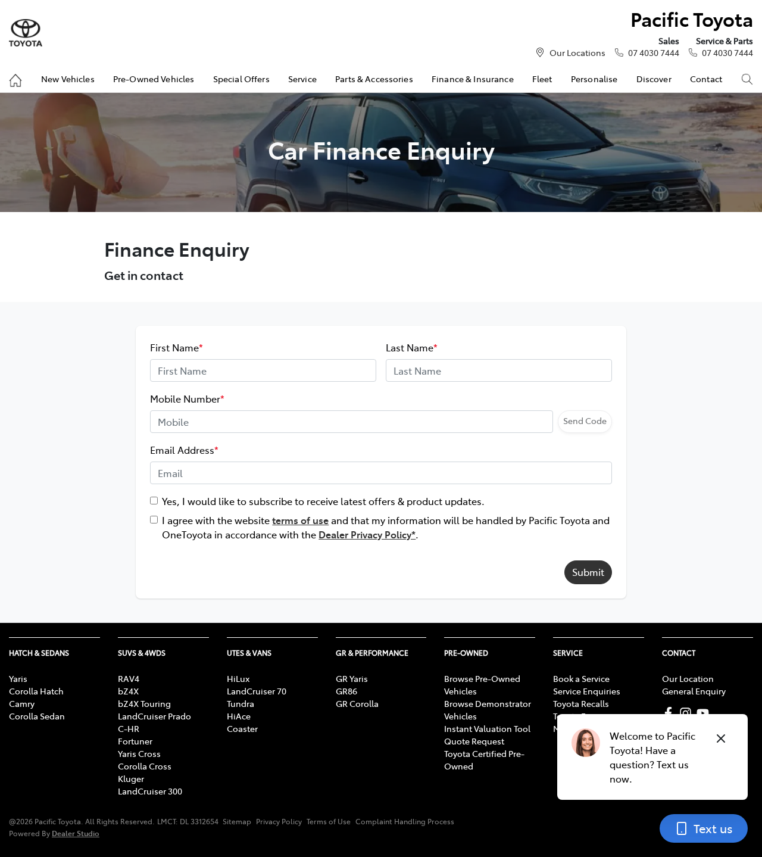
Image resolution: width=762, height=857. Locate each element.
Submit (588, 571)
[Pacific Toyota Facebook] (670, 713)
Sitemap (237, 821)
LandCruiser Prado (154, 716)
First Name (176, 347)
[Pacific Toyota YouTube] (705, 713)
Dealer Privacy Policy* (367, 534)
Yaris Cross (139, 753)
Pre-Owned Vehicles (154, 79)
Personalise (594, 79)
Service (302, 79)
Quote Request (474, 741)
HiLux (238, 678)
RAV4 (128, 678)
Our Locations (577, 52)
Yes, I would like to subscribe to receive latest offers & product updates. (323, 500)
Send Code (585, 420)
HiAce (239, 716)
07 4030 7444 (653, 52)
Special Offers (241, 79)
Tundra (240, 703)
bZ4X (128, 691)
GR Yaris (352, 678)
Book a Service (581, 678)
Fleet (542, 79)
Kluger (131, 778)
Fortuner (135, 741)
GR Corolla (357, 703)
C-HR (128, 728)
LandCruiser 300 (150, 791)
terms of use (300, 519)
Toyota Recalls (581, 703)
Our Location (688, 678)
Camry (22, 703)
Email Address (184, 449)
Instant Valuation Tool (487, 728)
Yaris (18, 678)
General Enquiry (694, 691)
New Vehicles (68, 79)
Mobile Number (187, 398)
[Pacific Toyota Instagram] (688, 713)
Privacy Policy (279, 821)
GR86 (346, 691)
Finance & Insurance (473, 79)
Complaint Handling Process (404, 821)
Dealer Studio (75, 833)
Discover (654, 79)
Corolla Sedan (37, 716)
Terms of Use (329, 821)
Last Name (412, 347)
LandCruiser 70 (256, 691)
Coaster (242, 728)
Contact (706, 79)
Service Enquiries (586, 691)
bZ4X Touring (144, 703)
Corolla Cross (144, 766)
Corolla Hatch (36, 691)
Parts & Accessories (374, 79)
